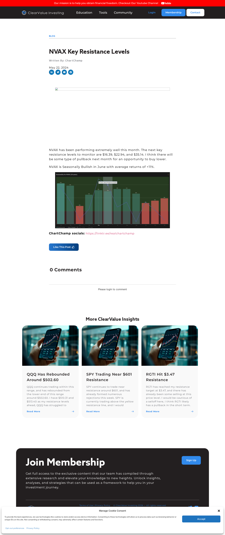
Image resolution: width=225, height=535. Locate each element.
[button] (51, 72)
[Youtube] (196, 507)
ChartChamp (73, 60)
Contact (195, 12)
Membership (173, 12)
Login (152, 12)
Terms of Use (86, 505)
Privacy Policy (102, 505)
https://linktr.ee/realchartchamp (110, 233)
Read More (33, 411)
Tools (103, 12)
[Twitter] (190, 507)
